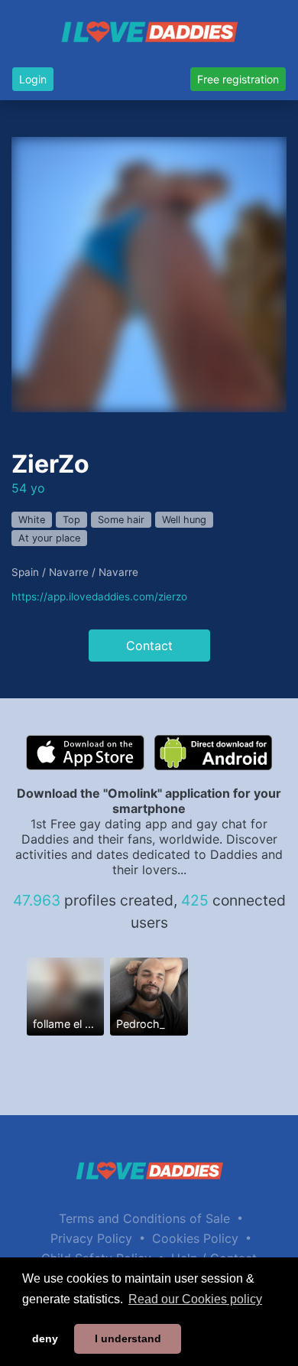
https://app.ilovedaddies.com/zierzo (99, 596)
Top (71, 519)
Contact (149, 645)
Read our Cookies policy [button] (195, 1299)
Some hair (121, 519)
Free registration (238, 79)
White (31, 519)
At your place (49, 538)
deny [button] (45, 1338)
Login (33, 79)
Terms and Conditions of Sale (144, 1218)
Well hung (184, 519)
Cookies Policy (195, 1238)
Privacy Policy (91, 1238)
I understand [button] (128, 1338)
